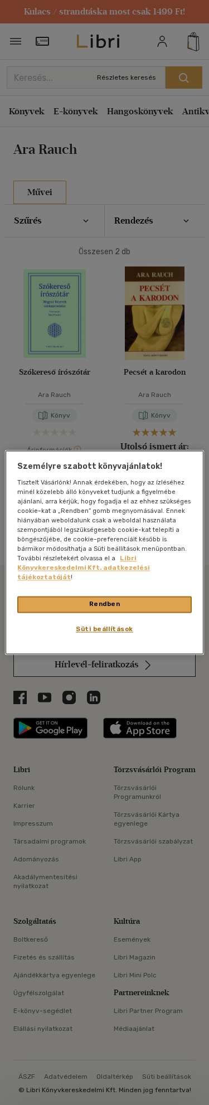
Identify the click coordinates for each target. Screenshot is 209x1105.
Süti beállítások (104, 629)
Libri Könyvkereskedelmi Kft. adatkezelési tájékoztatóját (83, 568)
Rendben (104, 604)
